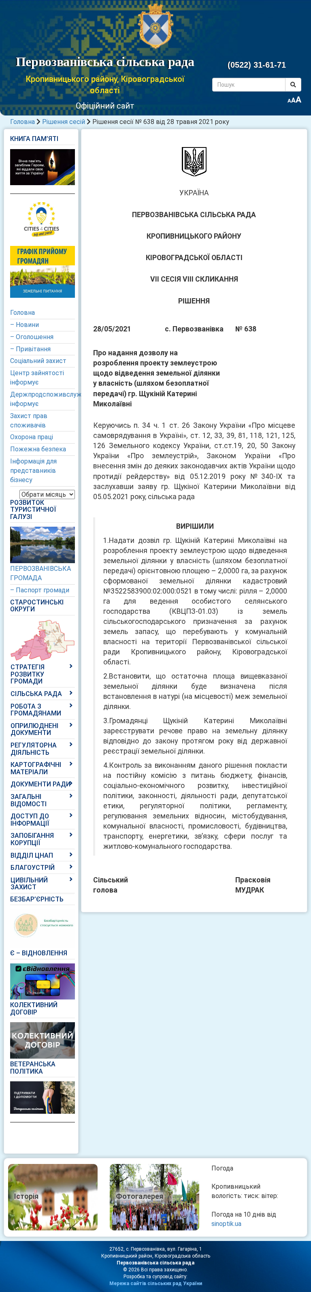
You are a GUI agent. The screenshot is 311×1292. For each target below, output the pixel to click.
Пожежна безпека (38, 449)
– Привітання (30, 349)
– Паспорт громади (39, 590)
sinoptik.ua (226, 1224)
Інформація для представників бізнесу (33, 470)
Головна (22, 122)
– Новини (24, 325)
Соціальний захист (38, 361)
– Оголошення (31, 337)
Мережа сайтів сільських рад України (155, 1283)
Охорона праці (31, 437)
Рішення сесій (63, 122)
